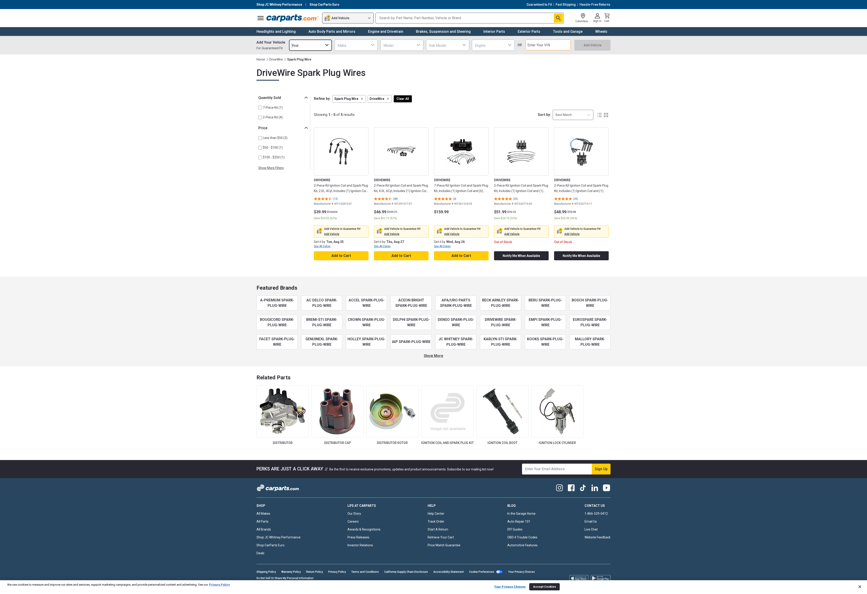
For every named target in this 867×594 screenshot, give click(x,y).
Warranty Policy (291, 571)
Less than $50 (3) (275, 138)
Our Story (354, 513)
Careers (353, 521)
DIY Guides (514, 529)
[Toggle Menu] (260, 18)
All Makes (263, 513)
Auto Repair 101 (518, 521)
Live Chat (591, 529)
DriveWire (276, 59)
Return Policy (314, 571)
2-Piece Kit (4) (273, 117)
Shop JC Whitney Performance (278, 537)
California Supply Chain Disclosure (406, 571)
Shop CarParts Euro (270, 545)
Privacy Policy (337, 571)
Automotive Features (522, 545)
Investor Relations (360, 545)
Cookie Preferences (481, 571)
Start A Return (438, 529)
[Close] (860, 587)
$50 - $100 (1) (273, 147)
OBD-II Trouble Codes (522, 537)
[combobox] (310, 45)
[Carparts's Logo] (292, 18)
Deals (260, 553)
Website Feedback (598, 537)
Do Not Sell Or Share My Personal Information (285, 578)
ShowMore (433, 356)
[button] (349, 99)
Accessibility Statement (448, 571)
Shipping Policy (266, 571)
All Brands (263, 529)
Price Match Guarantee (444, 545)
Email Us (591, 521)
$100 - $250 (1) (273, 157)
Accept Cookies (544, 586)
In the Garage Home (521, 513)
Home (260, 59)
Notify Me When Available (521, 256)
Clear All (402, 99)
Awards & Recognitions (363, 529)
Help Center (436, 513)
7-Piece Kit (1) (273, 107)
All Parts (262, 521)
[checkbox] (260, 107)
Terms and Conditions (365, 571)
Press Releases (358, 537)
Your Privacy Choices (521, 571)
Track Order (436, 521)
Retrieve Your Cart (441, 537)
